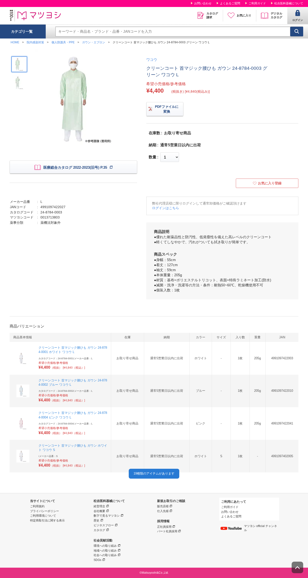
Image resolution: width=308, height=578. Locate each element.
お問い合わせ (203, 3)
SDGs (97, 560)
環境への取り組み (105, 545)
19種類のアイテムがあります (154, 473)
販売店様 (163, 506)
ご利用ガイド (257, 3)
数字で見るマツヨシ (107, 515)
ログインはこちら (165, 208)
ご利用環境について (43, 515)
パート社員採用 (167, 531)
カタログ (99, 530)
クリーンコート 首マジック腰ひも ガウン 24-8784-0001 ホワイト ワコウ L (72, 350)
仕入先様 (163, 511)
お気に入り (244, 15)
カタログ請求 (212, 15)
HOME (15, 42)
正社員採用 (164, 526)
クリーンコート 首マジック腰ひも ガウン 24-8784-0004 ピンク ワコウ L (72, 415)
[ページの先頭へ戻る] (297, 567)
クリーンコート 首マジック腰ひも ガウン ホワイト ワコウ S (72, 448)
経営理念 (99, 506)
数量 (152, 157)
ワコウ (151, 60)
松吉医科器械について (288, 3)
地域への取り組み (105, 550)
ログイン (297, 20)
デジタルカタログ (276, 15)
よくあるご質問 (230, 3)
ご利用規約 (37, 506)
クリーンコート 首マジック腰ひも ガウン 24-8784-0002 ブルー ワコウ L (72, 382)
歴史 (96, 520)
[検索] (296, 31)
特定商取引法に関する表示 (47, 520)
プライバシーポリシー (44, 511)
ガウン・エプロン (93, 42)
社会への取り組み (105, 555)
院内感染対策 (35, 42)
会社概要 (99, 511)
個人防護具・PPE (63, 42)
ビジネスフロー (104, 525)
